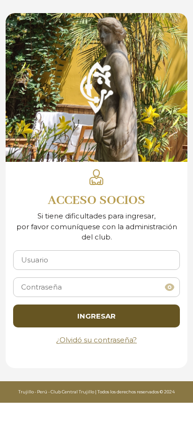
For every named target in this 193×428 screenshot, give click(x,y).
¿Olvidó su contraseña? (96, 339)
